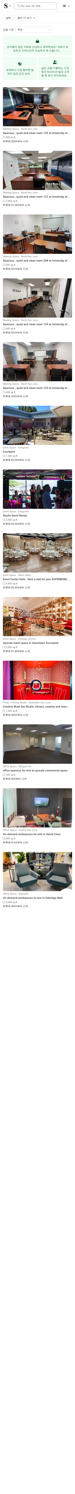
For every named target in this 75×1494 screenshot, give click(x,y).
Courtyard (9, 451)
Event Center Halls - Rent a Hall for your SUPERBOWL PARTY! (35, 579)
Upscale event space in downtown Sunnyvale (31, 642)
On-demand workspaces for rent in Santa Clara (31, 834)
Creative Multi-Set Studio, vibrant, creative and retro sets (35, 707)
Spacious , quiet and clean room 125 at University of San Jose (35, 133)
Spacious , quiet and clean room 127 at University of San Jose (35, 197)
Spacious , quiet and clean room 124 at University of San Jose (35, 324)
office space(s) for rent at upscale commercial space (35, 770)
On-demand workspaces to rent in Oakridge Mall (32, 897)
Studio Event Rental (15, 515)
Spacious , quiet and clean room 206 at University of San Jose (35, 261)
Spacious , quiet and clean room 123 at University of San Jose (35, 388)
